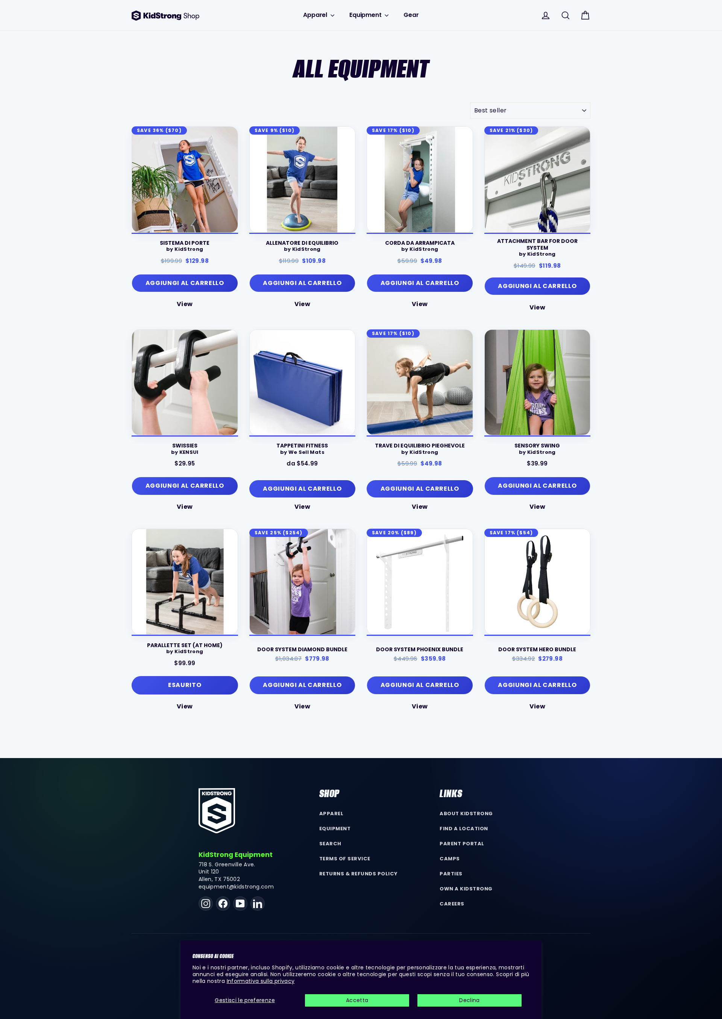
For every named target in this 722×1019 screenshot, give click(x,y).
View (185, 304)
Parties (451, 873)
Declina (469, 1000)
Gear (411, 15)
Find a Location (464, 828)
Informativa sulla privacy (261, 981)
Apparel (316, 15)
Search (330, 843)
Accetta (357, 1000)
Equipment (366, 15)
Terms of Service (344, 858)
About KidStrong (466, 813)
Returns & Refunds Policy (358, 873)
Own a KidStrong (466, 888)
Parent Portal (462, 843)
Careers (452, 903)
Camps (450, 858)
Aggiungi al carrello (302, 488)
